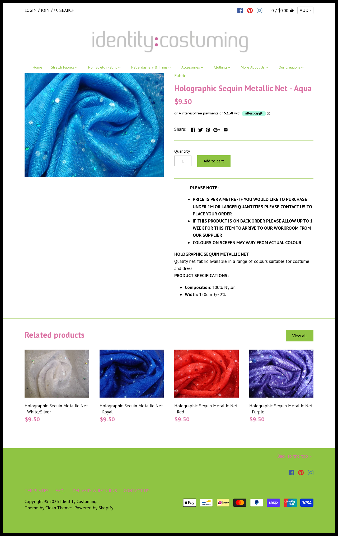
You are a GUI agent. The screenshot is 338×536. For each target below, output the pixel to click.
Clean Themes (59, 508)
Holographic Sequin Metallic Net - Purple (281, 409)
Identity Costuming (78, 501)
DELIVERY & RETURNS (95, 491)
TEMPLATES (37, 491)
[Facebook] (240, 10)
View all (299, 335)
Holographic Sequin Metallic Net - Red (206, 409)
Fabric (180, 76)
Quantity (182, 151)
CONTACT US (136, 491)
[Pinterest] (250, 10)
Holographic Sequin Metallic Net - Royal (131, 409)
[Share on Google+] (216, 129)
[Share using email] (225, 129)
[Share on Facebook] (193, 129)
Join (45, 10)
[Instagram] (259, 10)
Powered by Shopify (93, 508)
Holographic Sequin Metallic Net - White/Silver (56, 409)
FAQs (60, 491)
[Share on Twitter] (200, 129)
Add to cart (214, 160)
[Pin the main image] (208, 129)
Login (31, 10)
